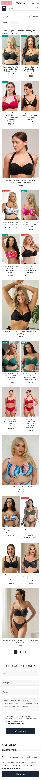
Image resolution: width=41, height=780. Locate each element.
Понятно (20, 773)
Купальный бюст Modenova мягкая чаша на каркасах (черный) (30, 269)
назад (4, 14)
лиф (5, 22)
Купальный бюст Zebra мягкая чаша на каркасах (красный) (11, 422)
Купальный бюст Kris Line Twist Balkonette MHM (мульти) (11, 269)
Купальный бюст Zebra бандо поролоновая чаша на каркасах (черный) (20, 181)
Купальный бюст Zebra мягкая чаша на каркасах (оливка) (30, 532)
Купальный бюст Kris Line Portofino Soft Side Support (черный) (30, 578)
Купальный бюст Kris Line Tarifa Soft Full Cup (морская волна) (11, 376)
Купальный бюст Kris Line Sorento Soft (11, 223)
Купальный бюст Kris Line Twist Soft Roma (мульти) (30, 224)
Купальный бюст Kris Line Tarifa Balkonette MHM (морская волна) (30, 376)
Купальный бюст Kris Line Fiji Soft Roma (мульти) (20, 488)
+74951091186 (9, 750)
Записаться (6, 3)
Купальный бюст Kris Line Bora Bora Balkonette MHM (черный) (30, 70)
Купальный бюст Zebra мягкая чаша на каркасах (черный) (30, 116)
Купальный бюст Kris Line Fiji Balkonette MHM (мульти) (11, 531)
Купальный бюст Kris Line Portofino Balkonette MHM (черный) (20, 641)
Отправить (20, 730)
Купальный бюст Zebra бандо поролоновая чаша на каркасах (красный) (11, 117)
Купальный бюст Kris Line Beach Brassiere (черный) (20, 333)
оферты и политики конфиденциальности (15, 722)
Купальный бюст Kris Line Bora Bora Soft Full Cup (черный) (11, 69)
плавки (14, 22)
